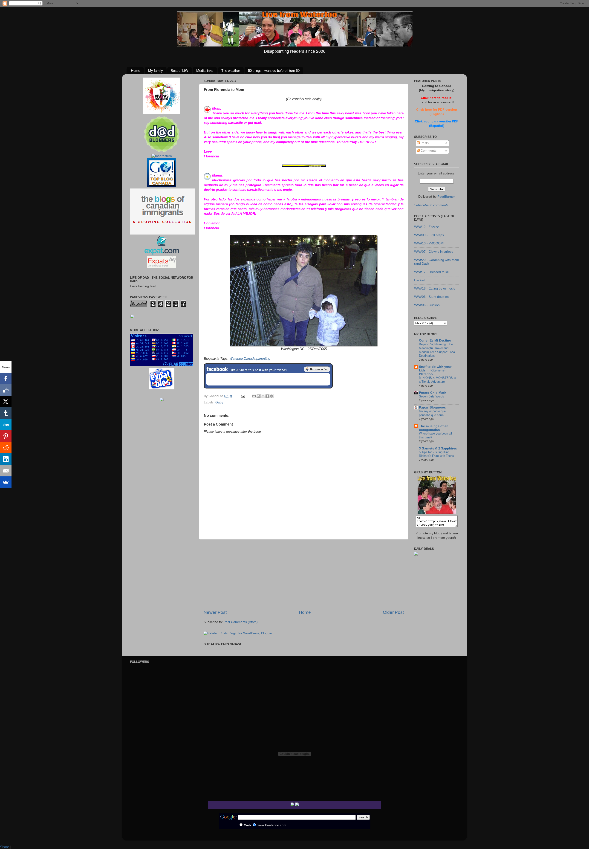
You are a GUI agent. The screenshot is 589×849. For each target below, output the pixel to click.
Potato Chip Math (432, 392)
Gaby (219, 402)
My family (155, 70)
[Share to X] (262, 396)
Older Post (393, 612)
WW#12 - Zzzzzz (426, 227)
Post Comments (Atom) (241, 622)
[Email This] (254, 396)
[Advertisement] (303, 574)
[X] (6, 401)
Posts (424, 143)
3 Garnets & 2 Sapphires (438, 448)
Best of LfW (179, 70)
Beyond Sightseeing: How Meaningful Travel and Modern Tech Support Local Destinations (437, 349)
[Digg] (6, 424)
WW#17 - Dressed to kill (431, 272)
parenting (263, 358)
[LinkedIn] (6, 459)
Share (4, 847)
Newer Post (215, 612)
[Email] (6, 470)
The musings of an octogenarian (433, 428)
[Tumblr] (6, 413)
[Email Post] (242, 396)
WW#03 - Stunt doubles (431, 296)
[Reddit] (6, 447)
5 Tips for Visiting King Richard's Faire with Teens (436, 454)
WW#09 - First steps (429, 235)
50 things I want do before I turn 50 (274, 70)
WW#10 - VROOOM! (429, 243)
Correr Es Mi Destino (435, 340)
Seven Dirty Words (431, 396)
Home (135, 70)
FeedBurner (446, 196)
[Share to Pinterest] (271, 396)
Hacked (419, 280)
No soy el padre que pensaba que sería (432, 413)
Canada (249, 358)
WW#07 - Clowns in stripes (433, 251)
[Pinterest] (6, 436)
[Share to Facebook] (267, 396)
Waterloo (236, 358)
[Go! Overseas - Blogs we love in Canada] (161, 186)
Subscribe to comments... (432, 205)
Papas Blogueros (432, 407)
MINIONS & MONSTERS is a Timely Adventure (437, 379)
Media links (204, 70)
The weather (230, 70)
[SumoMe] (6, 482)
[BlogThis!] (258, 396)
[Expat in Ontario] (161, 253)
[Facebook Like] (6, 390)
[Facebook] (6, 378)
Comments (428, 150)
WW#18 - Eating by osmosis (434, 288)
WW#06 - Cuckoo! (427, 305)
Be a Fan (317, 369)
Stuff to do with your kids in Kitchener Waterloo (435, 370)
